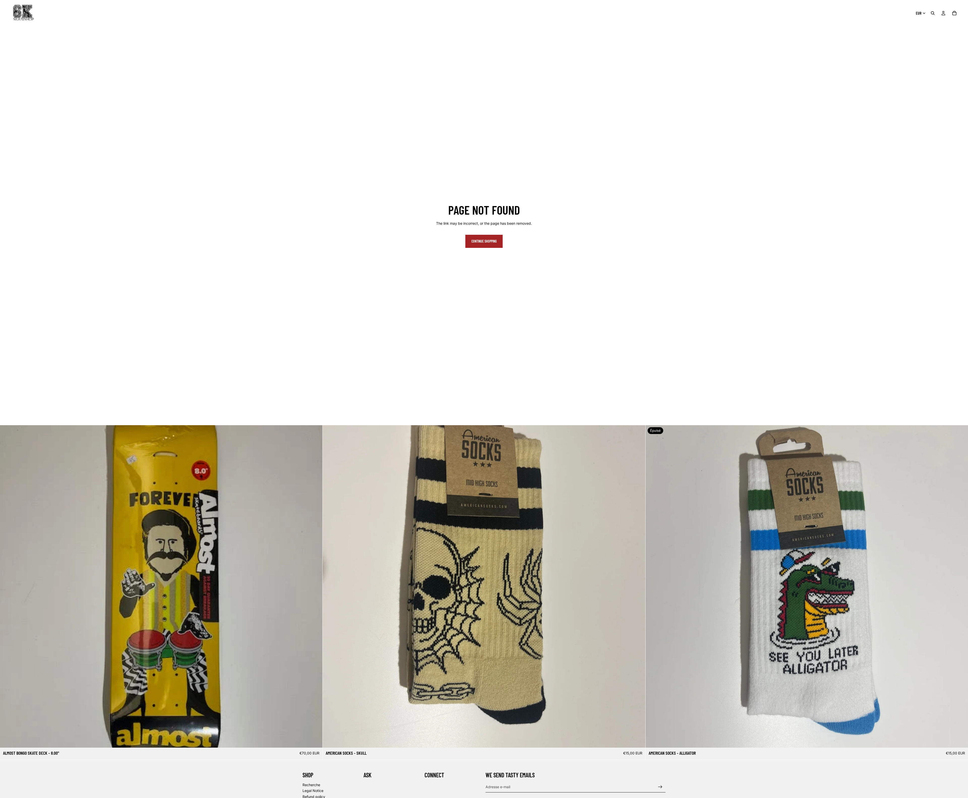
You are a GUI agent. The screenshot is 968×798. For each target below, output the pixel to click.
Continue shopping (484, 241)
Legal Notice (312, 791)
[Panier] (954, 13)
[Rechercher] (932, 13)
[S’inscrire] (660, 787)
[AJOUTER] (314, 740)
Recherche (311, 785)
